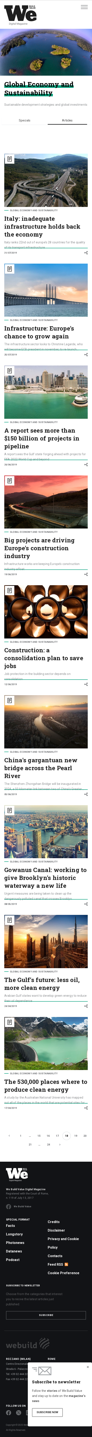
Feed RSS (55, 1264)
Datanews (14, 1251)
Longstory (14, 1234)
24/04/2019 (10, 1006)
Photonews (15, 1243)
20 (84, 1135)
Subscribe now (47, 1412)
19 (75, 1135)
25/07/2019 (10, 354)
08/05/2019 (10, 904)
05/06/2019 (10, 794)
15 (38, 1135)
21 (30, 1144)
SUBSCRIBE (46, 1315)
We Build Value (22, 1206)
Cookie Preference (63, 1273)
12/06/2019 (10, 684)
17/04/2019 (10, 1108)
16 (48, 1135)
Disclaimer (56, 1230)
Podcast (12, 1260)
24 (48, 1144)
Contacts (55, 1256)
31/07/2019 (10, 252)
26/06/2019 (10, 464)
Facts (10, 1226)
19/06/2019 (10, 574)
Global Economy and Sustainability (34, 210)
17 (57, 1135)
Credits (54, 1222)
